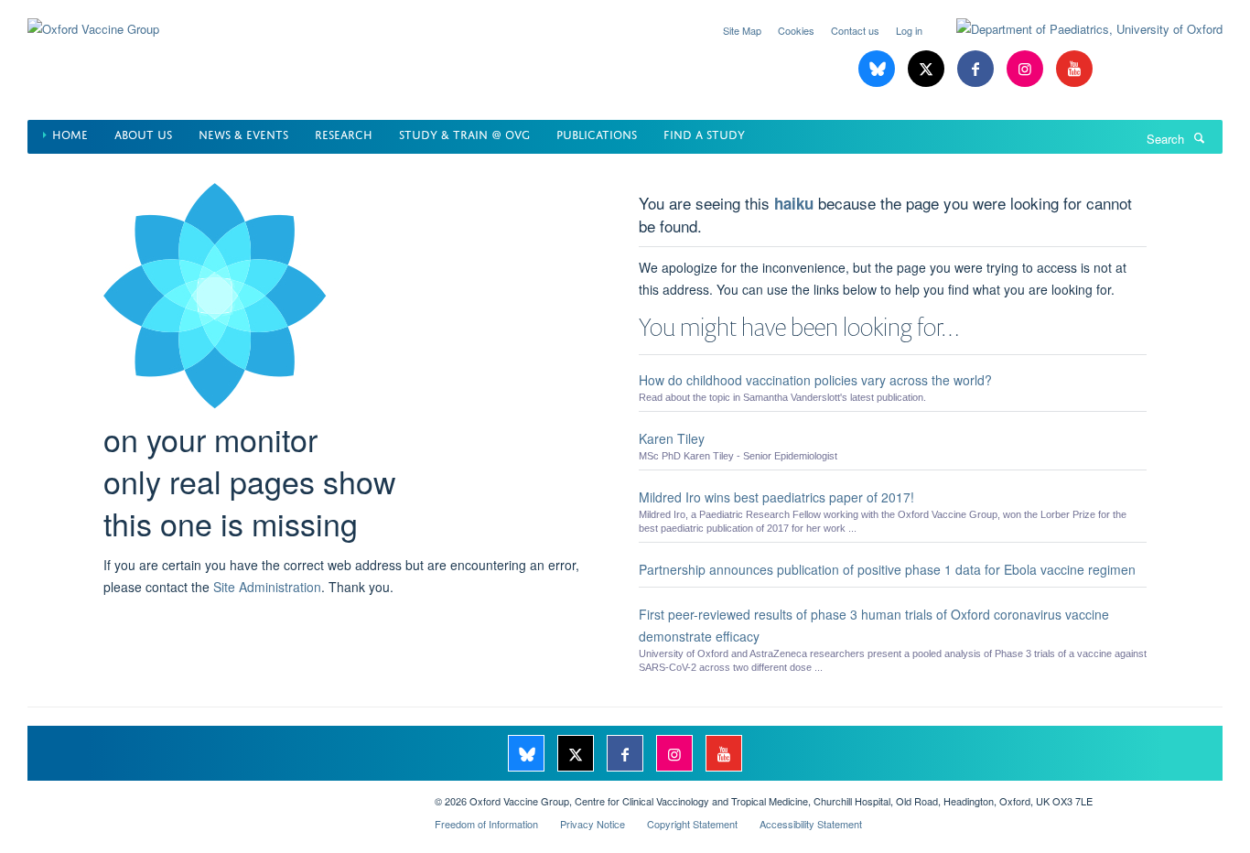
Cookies (796, 30)
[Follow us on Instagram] (1027, 69)
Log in (909, 30)
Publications (596, 133)
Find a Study (704, 133)
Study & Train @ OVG (464, 133)
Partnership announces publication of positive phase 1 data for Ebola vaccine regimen (887, 569)
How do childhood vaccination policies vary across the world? (815, 380)
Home (70, 133)
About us (143, 133)
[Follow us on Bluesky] (878, 69)
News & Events (243, 133)
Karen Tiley (672, 438)
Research (343, 133)
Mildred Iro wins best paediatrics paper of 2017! (776, 497)
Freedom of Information (486, 823)
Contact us (855, 30)
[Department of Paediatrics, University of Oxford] (1076, 29)
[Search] (1199, 137)
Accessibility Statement (811, 823)
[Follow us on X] (928, 69)
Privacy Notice (592, 823)
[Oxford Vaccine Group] (93, 18)
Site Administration (267, 587)
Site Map (742, 30)
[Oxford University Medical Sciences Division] (217, 794)
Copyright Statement (692, 823)
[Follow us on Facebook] (977, 69)
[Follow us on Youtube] (1074, 69)
